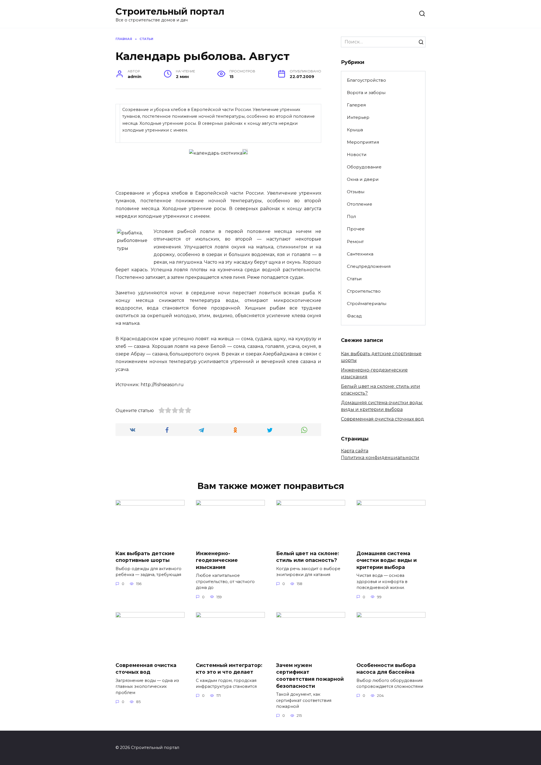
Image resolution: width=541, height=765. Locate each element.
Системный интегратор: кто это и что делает (229, 668)
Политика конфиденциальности (380, 457)
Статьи (354, 278)
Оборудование (364, 167)
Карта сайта (354, 450)
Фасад (354, 316)
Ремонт (355, 241)
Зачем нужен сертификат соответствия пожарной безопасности (310, 675)
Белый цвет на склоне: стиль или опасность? (307, 556)
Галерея (356, 105)
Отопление (359, 204)
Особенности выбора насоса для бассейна (386, 668)
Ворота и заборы (366, 92)
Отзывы (355, 191)
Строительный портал (170, 11)
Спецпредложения (369, 266)
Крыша (355, 129)
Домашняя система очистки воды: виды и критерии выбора (386, 560)
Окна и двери (363, 179)
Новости (357, 154)
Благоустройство (366, 80)
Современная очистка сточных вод (382, 419)
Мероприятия (363, 142)
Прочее (356, 229)
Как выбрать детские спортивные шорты (145, 556)
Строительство (364, 291)
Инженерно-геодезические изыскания (217, 560)
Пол (351, 216)
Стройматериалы (366, 303)
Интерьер (358, 117)
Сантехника (360, 254)
